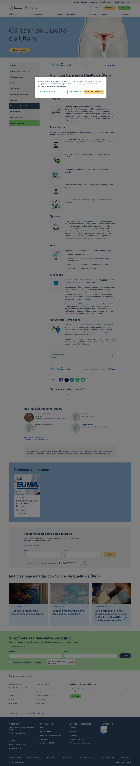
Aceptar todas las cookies (94, 91)
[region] (70, 87)
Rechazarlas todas (74, 91)
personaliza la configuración (57, 86)
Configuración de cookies (47, 91)
